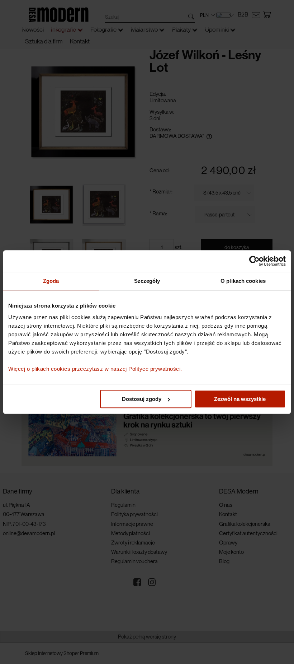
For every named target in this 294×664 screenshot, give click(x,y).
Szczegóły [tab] (147, 281)
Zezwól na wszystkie (240, 399)
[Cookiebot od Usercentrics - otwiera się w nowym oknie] (254, 261)
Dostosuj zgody (141, 399)
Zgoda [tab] (51, 281)
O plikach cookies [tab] (243, 281)
